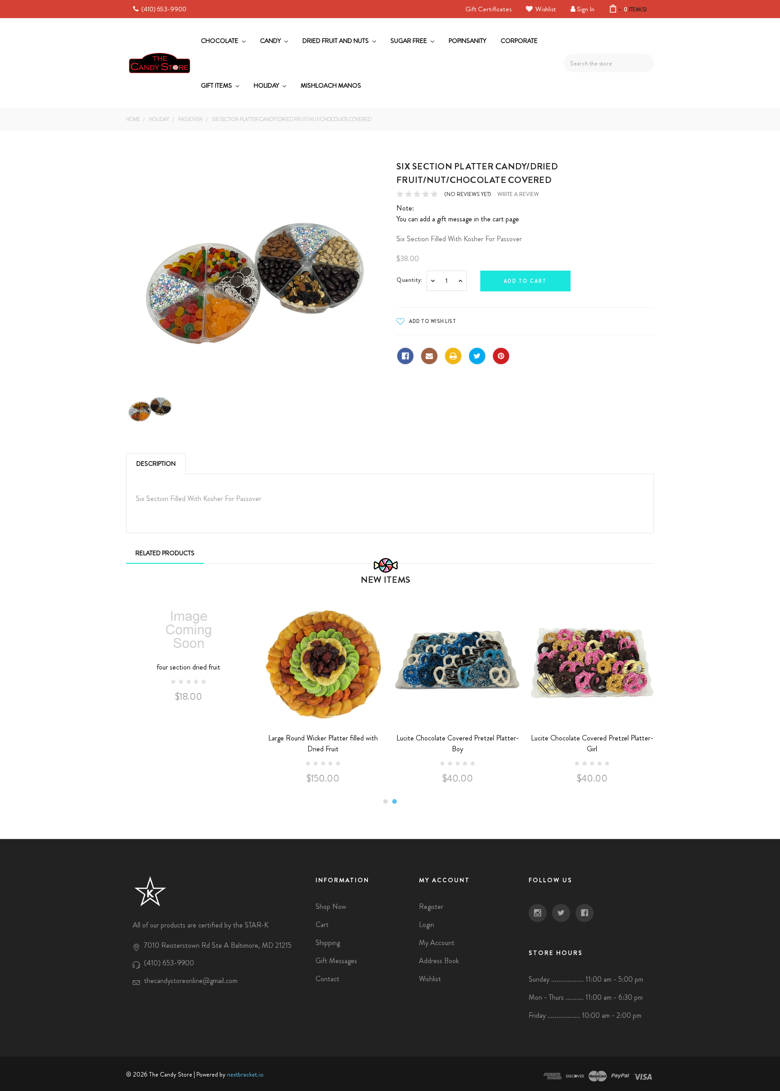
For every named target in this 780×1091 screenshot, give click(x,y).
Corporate (519, 40)
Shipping (328, 942)
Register (431, 906)
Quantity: (409, 279)
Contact (327, 979)
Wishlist (545, 9)
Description (156, 463)
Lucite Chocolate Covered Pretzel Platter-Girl (592, 743)
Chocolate (220, 40)
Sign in (585, 9)
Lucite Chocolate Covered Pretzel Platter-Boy (457, 743)
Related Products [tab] (165, 552)
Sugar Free (409, 40)
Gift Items (217, 85)
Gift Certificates (488, 9)
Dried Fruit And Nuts (336, 40)
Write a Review (518, 194)
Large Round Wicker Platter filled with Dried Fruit (323, 743)
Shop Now (331, 906)
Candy (271, 40)
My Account (437, 942)
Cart (322, 924)
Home (133, 119)
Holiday (267, 85)
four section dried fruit (188, 667)
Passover (190, 119)
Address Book (439, 960)
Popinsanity (467, 40)
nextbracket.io (245, 1074)
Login (426, 924)
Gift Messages (336, 960)
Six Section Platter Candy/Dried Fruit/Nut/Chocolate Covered (291, 119)
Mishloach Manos (331, 85)
